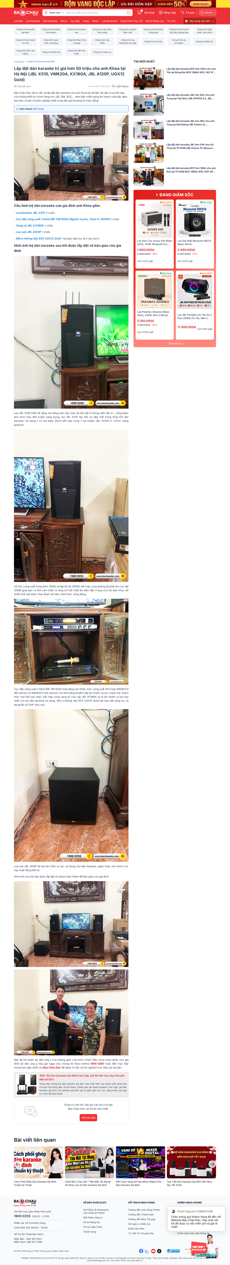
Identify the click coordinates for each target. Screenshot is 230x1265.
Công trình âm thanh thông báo (153, 31)
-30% (154, 324)
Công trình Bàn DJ (204, 41)
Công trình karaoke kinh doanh (51, 31)
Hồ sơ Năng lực (91, 1222)
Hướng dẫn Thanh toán (141, 1214)
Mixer (95, 21)
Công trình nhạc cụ (102, 52)
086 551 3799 (34, 1241)
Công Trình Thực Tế (131, 21)
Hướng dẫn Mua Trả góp (141, 1219)
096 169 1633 (34, 1238)
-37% (194, 253)
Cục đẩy (75, 21)
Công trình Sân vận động (25, 52)
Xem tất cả (175, 343)
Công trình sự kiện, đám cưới (128, 31)
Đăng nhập (170, 12)
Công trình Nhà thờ (51, 52)
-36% (154, 253)
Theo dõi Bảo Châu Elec (98, 86)
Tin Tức (171, 21)
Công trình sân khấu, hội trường (102, 31)
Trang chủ (19, 61)
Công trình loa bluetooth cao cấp (127, 41)
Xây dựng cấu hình (199, 21)
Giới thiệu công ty (92, 1217)
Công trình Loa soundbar (179, 41)
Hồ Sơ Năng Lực (155, 21)
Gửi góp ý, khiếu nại (139, 1223)
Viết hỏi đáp (88, 1117)
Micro (64, 21)
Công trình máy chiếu (102, 41)
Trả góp (190, 12)
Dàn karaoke (50, 21)
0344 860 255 (22, 1227)
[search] (129, 12)
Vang (86, 21)
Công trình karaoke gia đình (25, 31)
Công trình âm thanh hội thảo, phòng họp (179, 31)
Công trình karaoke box (77, 31)
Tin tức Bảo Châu (92, 1226)
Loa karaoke (33, 21)
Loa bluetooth (109, 21)
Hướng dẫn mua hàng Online (144, 1209)
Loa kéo (18, 21)
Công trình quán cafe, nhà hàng (51, 41)
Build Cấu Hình (136, 1228)
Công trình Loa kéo (153, 41)
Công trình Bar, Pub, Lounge (76, 41)
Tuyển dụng (89, 1231)
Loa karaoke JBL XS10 (30, 212)
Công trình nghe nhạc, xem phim (204, 31)
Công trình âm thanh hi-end (25, 41)
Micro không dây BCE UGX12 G (36, 238)
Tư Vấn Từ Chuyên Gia (141, 1233)
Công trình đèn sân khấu (77, 52)
